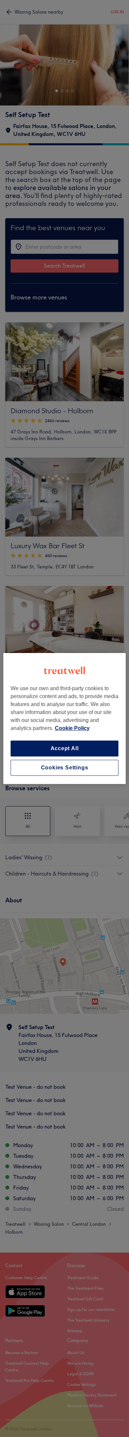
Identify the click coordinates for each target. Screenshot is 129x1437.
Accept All (65, 748)
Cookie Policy (72, 728)
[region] (64, 718)
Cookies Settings (64, 767)
